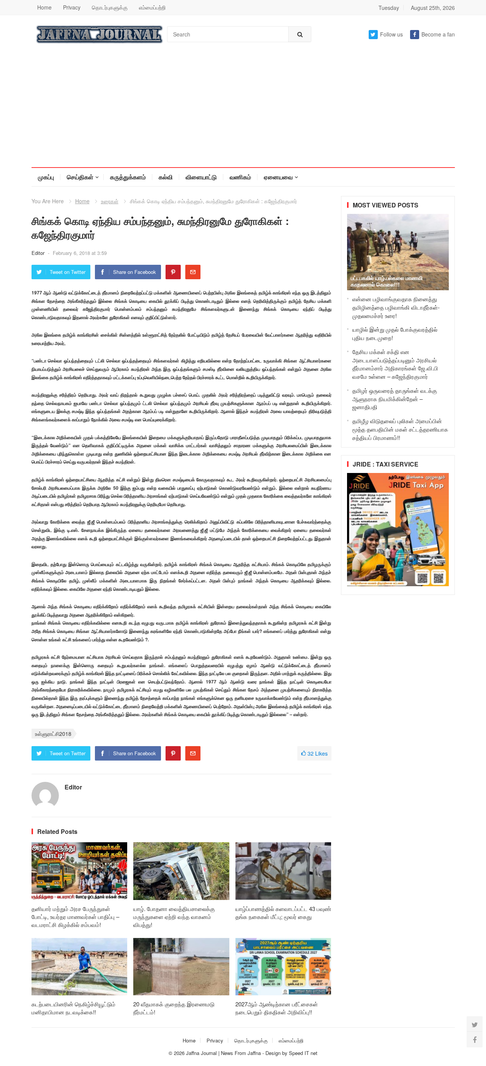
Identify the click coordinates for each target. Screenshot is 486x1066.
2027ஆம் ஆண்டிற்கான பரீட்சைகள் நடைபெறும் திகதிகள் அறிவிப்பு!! (276, 1008)
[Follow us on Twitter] (474, 1024)
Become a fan (438, 34)
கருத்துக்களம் (128, 176)
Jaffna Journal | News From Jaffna (223, 1053)
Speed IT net (303, 1053)
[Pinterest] (173, 272)
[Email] (192, 272)
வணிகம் (240, 176)
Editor (39, 252)
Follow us (391, 34)
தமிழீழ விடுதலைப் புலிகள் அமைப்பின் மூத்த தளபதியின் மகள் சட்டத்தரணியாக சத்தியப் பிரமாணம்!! (400, 429)
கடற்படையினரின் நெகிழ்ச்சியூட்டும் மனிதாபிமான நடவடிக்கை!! (73, 1008)
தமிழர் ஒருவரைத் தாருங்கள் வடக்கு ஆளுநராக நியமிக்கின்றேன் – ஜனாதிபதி (394, 398)
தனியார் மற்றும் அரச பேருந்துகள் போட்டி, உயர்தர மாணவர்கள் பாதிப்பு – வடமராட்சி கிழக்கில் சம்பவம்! (75, 916)
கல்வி (166, 176)
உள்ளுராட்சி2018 (53, 733)
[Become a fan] (474, 1039)
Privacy (71, 7)
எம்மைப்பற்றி (152, 7)
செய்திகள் (80, 176)
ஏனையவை (278, 176)
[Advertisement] (243, 110)
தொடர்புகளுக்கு (110, 7)
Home (44, 7)
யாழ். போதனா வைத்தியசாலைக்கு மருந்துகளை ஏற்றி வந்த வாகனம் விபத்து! (174, 916)
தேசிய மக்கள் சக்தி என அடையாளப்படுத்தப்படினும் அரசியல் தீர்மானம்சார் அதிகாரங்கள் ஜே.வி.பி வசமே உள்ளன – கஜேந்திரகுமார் (395, 364)
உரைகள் (109, 201)
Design (273, 1053)
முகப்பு (46, 176)
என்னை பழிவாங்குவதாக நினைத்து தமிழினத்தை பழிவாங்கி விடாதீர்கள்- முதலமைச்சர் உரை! (396, 307)
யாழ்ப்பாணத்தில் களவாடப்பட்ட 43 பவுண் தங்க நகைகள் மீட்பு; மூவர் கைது (283, 912)
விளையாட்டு (201, 176)
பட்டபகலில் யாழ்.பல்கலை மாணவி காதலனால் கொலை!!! (387, 281)
